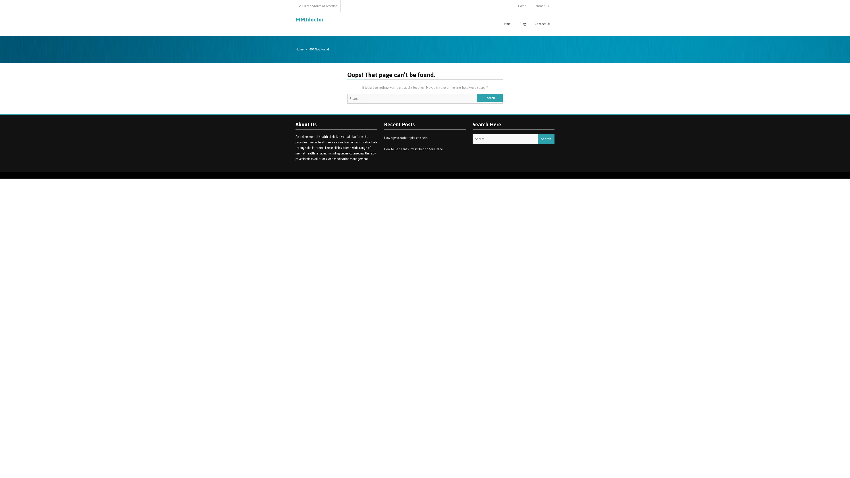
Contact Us (541, 6)
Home (522, 6)
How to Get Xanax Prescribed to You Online (413, 149)
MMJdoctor (310, 19)
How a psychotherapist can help (406, 138)
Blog (523, 24)
